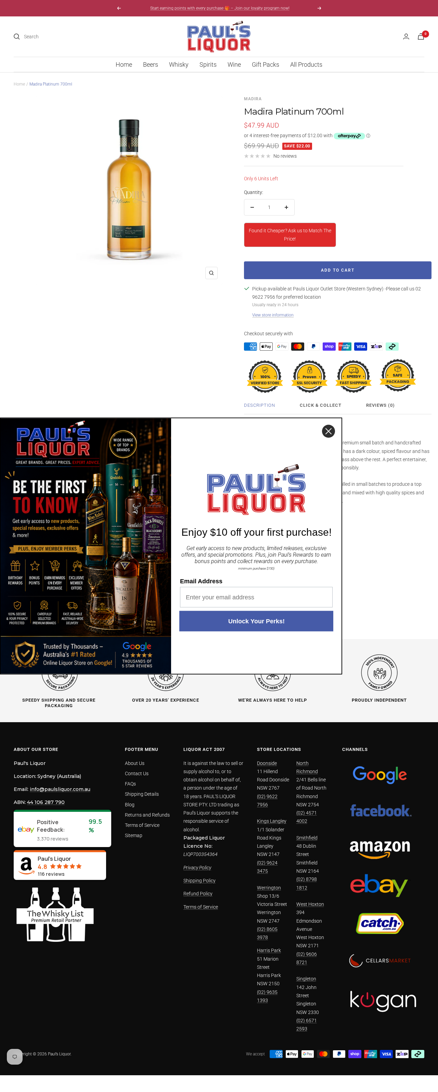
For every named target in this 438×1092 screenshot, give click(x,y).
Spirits (208, 64)
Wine (234, 64)
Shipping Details (142, 794)
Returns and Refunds (147, 815)
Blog (129, 804)
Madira (253, 98)
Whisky (179, 64)
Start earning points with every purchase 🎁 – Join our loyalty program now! (219, 8)
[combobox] (75, 36)
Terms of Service (142, 825)
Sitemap (133, 835)
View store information (273, 315)
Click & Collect (321, 405)
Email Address (201, 581)
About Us (134, 763)
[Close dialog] (328, 431)
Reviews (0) (380, 405)
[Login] (406, 36)
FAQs (130, 783)
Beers (150, 64)
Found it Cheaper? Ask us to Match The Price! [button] (290, 235)
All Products (306, 64)
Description (259, 405)
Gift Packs (265, 64)
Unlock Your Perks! (256, 621)
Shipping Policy (199, 880)
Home (124, 64)
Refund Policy (197, 893)
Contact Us (137, 773)
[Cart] (420, 36)
